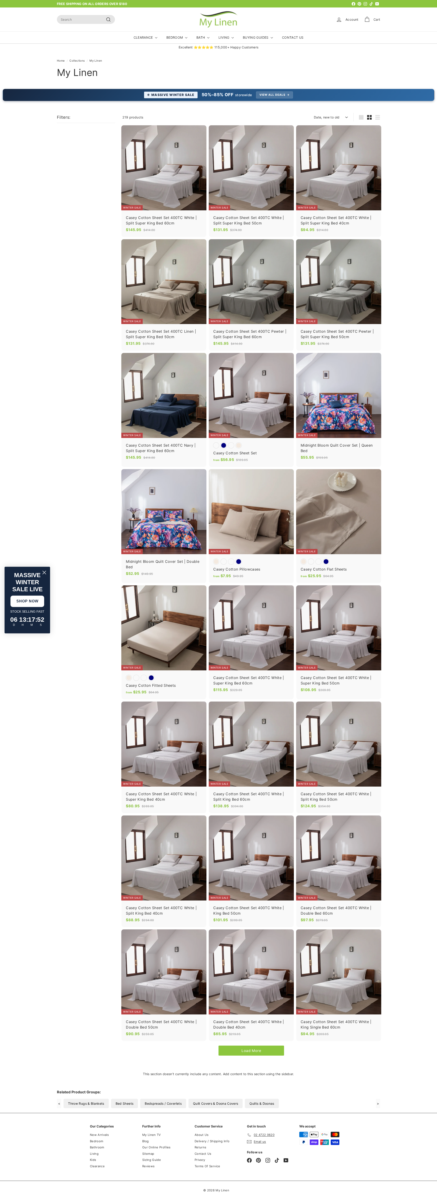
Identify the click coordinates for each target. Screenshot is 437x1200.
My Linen (95, 60)
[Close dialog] (44, 572)
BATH (201, 37)
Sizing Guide (151, 1160)
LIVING (224, 37)
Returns (200, 1147)
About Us (202, 1135)
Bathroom (97, 1147)
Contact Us (203, 1153)
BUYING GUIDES (256, 37)
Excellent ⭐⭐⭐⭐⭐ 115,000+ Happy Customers (219, 47)
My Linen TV (151, 1135)
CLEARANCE (144, 37)
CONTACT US (293, 37)
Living (94, 1153)
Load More (251, 1050)
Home (61, 60)
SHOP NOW (27, 601)
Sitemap (148, 1153)
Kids (93, 1160)
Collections (77, 60)
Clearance (97, 1166)
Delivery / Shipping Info (212, 1141)
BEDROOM (175, 37)
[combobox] (86, 19)
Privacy (200, 1160)
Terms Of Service (207, 1166)
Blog (145, 1141)
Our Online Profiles (156, 1147)
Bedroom (96, 1141)
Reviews (148, 1166)
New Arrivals (99, 1135)
